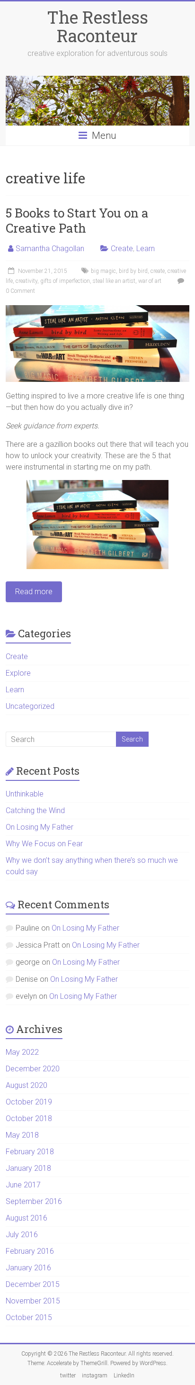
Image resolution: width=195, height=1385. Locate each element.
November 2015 (33, 1300)
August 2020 (26, 1085)
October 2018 (29, 1118)
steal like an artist (114, 281)
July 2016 (22, 1234)
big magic (103, 271)
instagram (94, 1375)
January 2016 (28, 1267)
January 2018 (28, 1168)
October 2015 (29, 1317)
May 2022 (22, 1052)
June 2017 (23, 1184)
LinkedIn (124, 1375)
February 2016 (30, 1251)
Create (122, 248)
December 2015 (33, 1284)
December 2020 (33, 1068)
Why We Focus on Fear (44, 843)
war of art (149, 281)
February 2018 (30, 1151)
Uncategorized (30, 706)
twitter (68, 1375)
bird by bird (133, 271)
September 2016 (34, 1201)
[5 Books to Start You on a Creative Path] (97, 309)
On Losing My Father (39, 827)
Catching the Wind (35, 810)
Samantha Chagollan (50, 248)
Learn (145, 248)
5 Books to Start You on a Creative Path (77, 220)
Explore (18, 673)
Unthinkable (25, 793)
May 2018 (22, 1135)
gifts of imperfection (65, 281)
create (158, 271)
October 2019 (29, 1101)
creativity (26, 281)
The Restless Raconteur (97, 26)
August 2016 (26, 1217)
